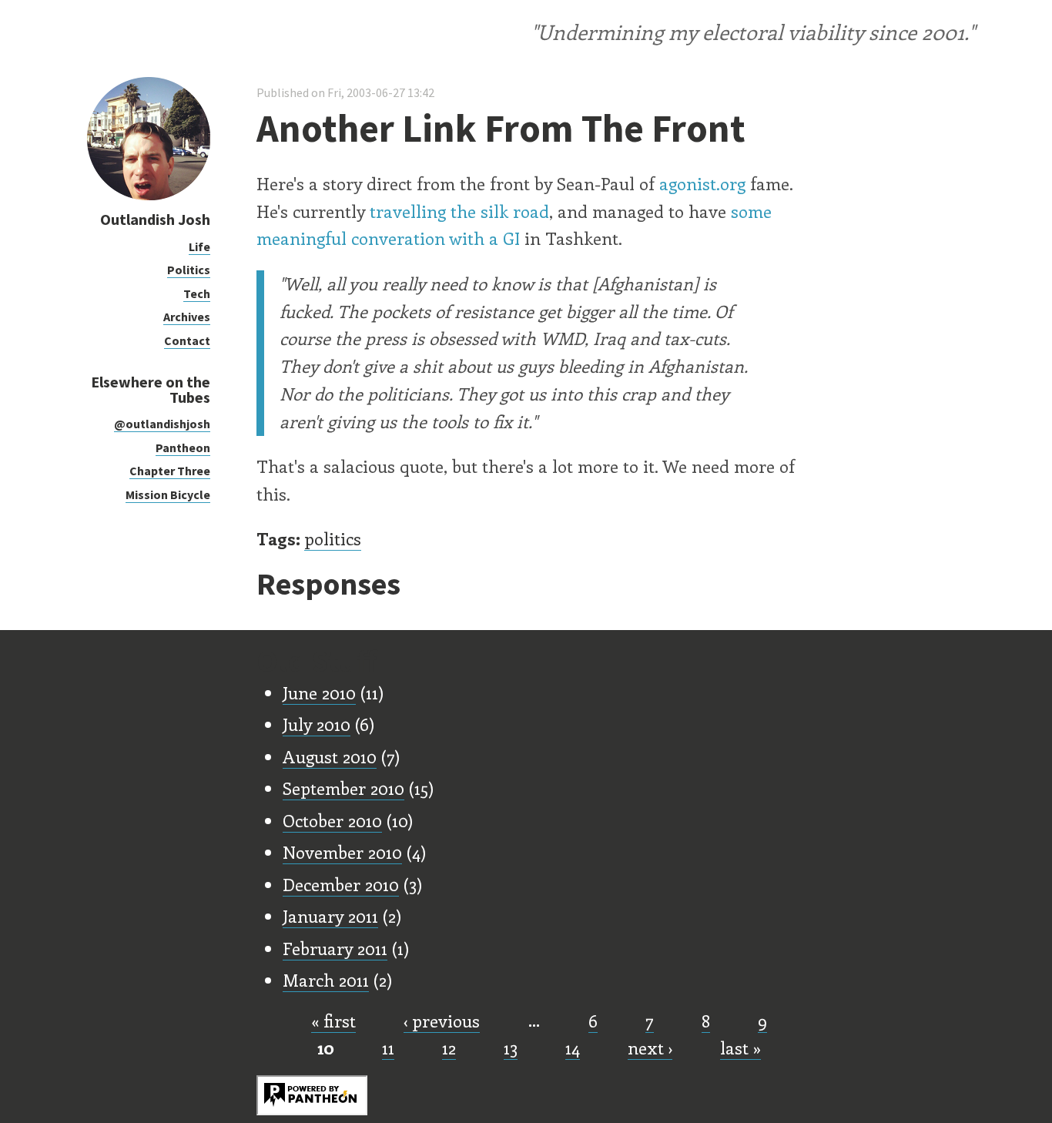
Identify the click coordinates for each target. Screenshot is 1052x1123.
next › (650, 1047)
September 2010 (343, 788)
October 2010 (332, 820)
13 (511, 1047)
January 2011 (330, 915)
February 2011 (335, 948)
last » (740, 1047)
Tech (196, 293)
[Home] (148, 196)
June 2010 (319, 692)
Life (199, 246)
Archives (186, 316)
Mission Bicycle (168, 494)
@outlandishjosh (162, 423)
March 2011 (326, 979)
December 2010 (341, 884)
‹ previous (442, 1020)
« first (333, 1020)
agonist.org (702, 183)
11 (388, 1047)
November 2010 (342, 851)
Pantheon (183, 447)
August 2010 (330, 756)
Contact (187, 340)
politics (332, 538)
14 (572, 1047)
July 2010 (316, 724)
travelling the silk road (459, 211)
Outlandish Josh (155, 219)
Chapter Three (169, 470)
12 (449, 1047)
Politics (188, 269)
